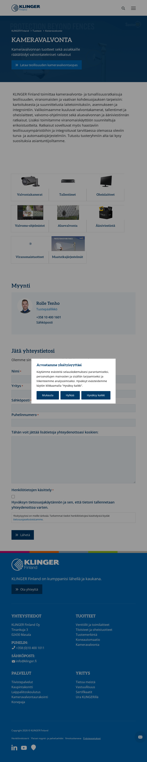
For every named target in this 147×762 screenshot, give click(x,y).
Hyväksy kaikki (96, 395)
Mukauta (47, 395)
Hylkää (70, 395)
